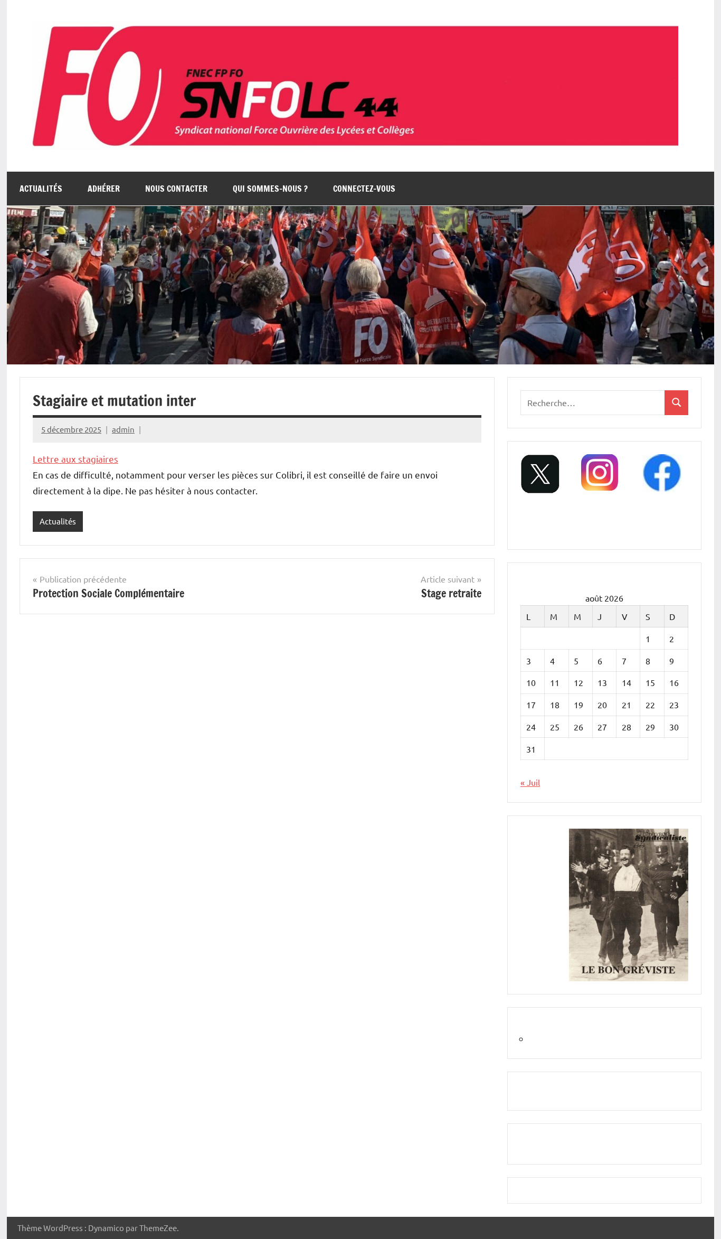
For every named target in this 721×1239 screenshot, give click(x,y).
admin (123, 429)
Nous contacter (176, 188)
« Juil (530, 782)
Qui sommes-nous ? (270, 188)
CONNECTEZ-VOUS (364, 188)
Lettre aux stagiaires (75, 458)
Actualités (41, 188)
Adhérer (104, 188)
